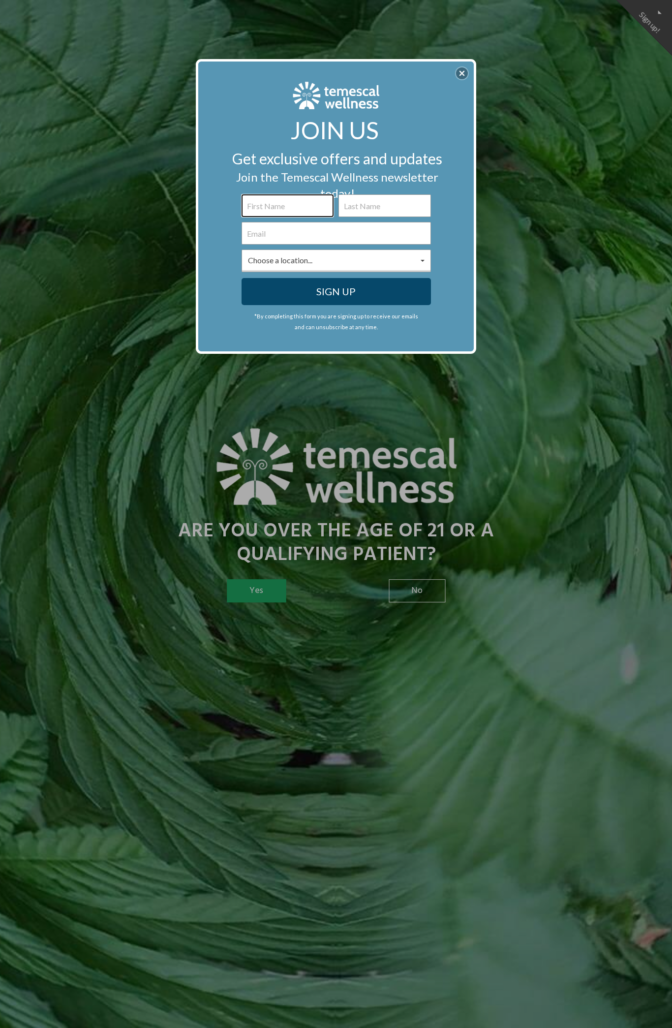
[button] (462, 73)
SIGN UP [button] (336, 291)
